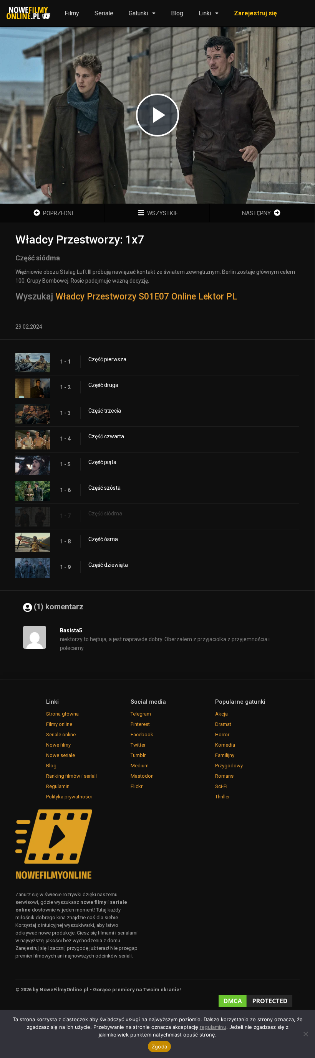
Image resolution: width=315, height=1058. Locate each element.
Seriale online (61, 734)
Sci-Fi (221, 786)
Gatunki (138, 13)
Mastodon (142, 776)
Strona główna (62, 714)
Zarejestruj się (255, 13)
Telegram (141, 714)
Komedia (225, 745)
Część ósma (103, 539)
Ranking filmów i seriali (71, 776)
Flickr (137, 786)
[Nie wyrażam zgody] (305, 1034)
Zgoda (159, 1046)
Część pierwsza (107, 359)
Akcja (221, 714)
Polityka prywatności (69, 797)
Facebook (142, 734)
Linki (205, 13)
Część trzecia (104, 411)
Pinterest (140, 724)
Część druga (103, 385)
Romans (224, 776)
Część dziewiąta (108, 565)
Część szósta (104, 488)
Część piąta (102, 462)
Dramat (223, 724)
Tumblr (138, 755)
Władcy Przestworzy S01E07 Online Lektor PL (146, 296)
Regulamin (58, 786)
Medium (140, 765)
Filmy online (59, 724)
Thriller (222, 797)
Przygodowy (229, 765)
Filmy (72, 13)
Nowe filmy (58, 745)
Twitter (138, 745)
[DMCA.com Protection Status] (255, 1001)
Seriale (103, 13)
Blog (177, 13)
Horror (222, 734)
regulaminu (213, 1027)
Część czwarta (106, 436)
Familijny (224, 755)
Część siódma (105, 513)
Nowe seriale (60, 755)
